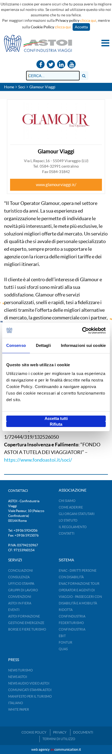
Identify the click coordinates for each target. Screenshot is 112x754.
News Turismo (20, 670)
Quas (63, 649)
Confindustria (72, 616)
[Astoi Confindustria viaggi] (38, 43)
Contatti (66, 533)
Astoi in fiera (19, 603)
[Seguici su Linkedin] (61, 64)
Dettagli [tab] (43, 345)
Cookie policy (33, 732)
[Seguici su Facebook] (40, 64)
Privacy (60, 732)
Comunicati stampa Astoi (30, 690)
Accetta (81, 27)
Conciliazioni (20, 570)
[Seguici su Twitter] (51, 64)
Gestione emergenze (26, 623)
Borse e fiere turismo (27, 629)
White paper (18, 709)
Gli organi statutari (77, 514)
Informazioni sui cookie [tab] (83, 345)
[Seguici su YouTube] (71, 64)
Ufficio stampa (21, 583)
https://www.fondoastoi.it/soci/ (38, 460)
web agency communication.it (56, 749)
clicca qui (88, 20)
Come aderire (71, 507)
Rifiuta (56, 424)
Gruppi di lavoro (23, 590)
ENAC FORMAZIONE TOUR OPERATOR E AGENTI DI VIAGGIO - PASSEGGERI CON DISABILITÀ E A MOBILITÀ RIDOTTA (80, 596)
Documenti (83, 732)
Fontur (65, 642)
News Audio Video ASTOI (28, 683)
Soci (21, 87)
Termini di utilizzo (58, 739)
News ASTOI (17, 677)
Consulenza (19, 577)
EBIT (62, 636)
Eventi (14, 609)
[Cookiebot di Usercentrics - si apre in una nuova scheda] (82, 330)
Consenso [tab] (16, 345)
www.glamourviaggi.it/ (56, 184)
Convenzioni (19, 596)
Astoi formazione (24, 616)
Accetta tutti (56, 418)
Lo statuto (68, 520)
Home (9, 87)
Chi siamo (67, 500)
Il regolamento (73, 527)
